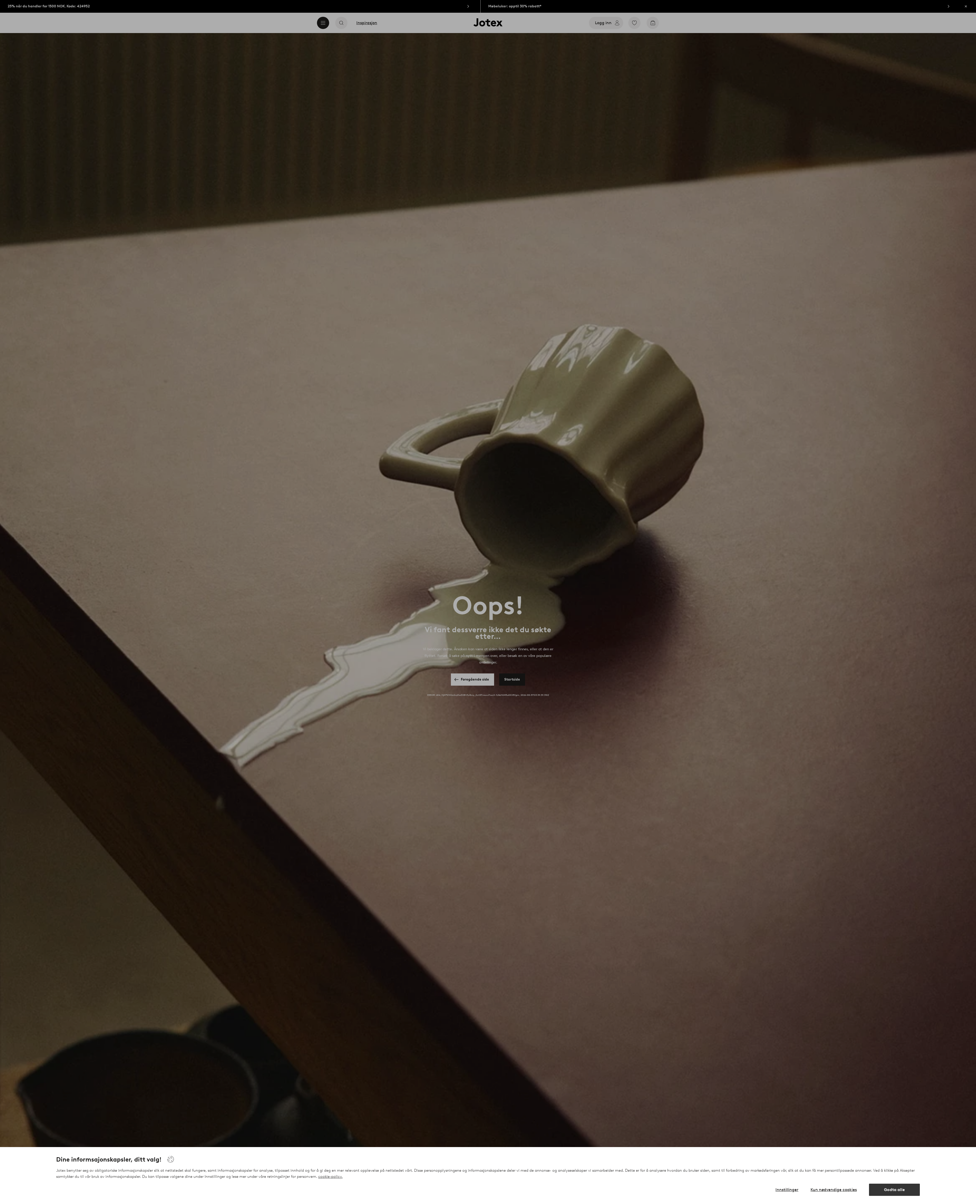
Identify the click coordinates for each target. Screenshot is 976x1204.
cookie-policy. (330, 1176)
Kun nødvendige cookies (834, 1189)
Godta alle (894, 1189)
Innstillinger (786, 1189)
